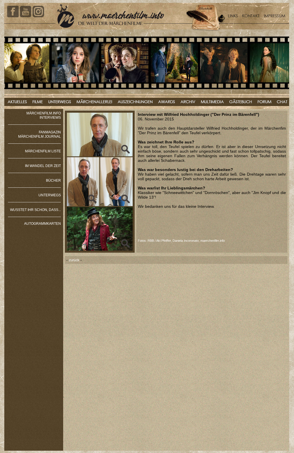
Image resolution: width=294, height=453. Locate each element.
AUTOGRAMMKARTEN (42, 224)
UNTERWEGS (49, 195)
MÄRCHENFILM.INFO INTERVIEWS (43, 115)
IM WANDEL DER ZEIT (43, 166)
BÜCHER (53, 180)
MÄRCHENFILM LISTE (43, 151)
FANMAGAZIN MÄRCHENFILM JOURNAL (39, 134)
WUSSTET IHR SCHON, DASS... (35, 210)
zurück (74, 260)
